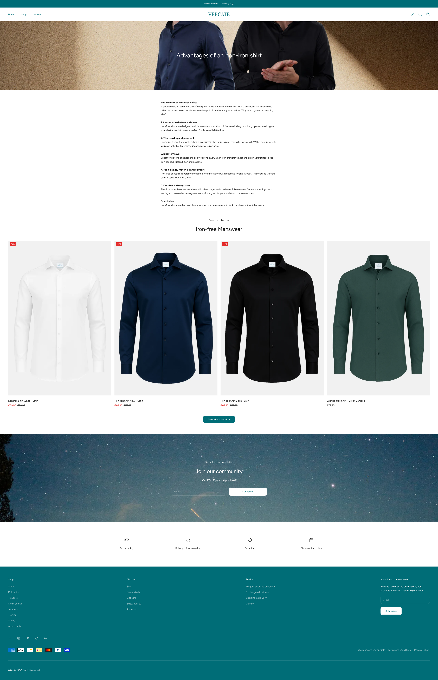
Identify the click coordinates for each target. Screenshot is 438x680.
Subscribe (248, 491)
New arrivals (133, 592)
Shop (24, 14)
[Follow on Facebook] (10, 638)
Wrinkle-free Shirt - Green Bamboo (346, 400)
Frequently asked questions (260, 586)
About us (132, 609)
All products (14, 626)
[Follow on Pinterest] (27, 638)
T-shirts (12, 614)
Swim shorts (15, 603)
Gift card (131, 597)
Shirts (11, 586)
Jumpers (13, 609)
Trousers (13, 597)
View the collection (219, 419)
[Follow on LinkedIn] (45, 638)
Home (11, 14)
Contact (250, 603)
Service (37, 14)
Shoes (11, 620)
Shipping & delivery (256, 597)
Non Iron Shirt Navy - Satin (128, 400)
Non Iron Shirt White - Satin (23, 400)
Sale (129, 586)
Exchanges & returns (257, 592)
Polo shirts (14, 592)
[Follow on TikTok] (36, 638)
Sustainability (134, 603)
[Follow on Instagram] (19, 638)
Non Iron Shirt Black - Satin (235, 400)
